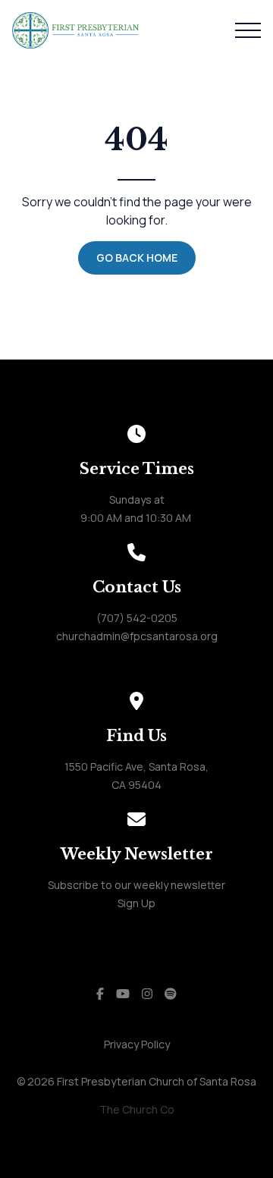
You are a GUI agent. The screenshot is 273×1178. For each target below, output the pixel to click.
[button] (248, 30)
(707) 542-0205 (136, 618)
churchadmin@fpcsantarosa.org (137, 636)
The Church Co (136, 1109)
